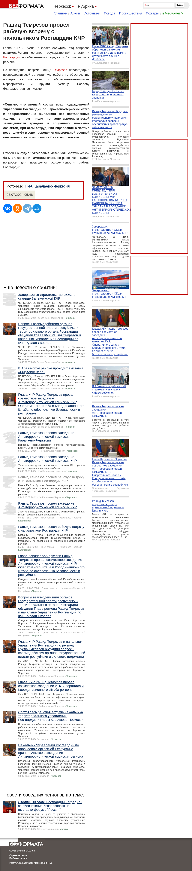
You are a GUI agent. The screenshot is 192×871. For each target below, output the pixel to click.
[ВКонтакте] (7, 208)
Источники (92, 13)
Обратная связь (18, 855)
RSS (50, 863)
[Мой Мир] (36, 208)
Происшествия (130, 13)
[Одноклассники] (17, 208)
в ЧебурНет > (172, 13)
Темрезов (60, 70)
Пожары (152, 13)
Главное (60, 13)
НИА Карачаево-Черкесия (47, 186)
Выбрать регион (18, 858)
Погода (109, 13)
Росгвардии (11, 57)
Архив (75, 13)
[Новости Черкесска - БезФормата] (22, 4)
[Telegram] (27, 208)
